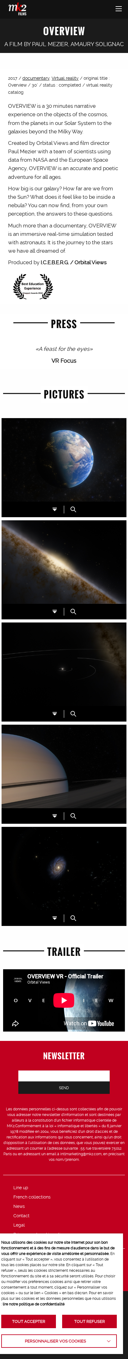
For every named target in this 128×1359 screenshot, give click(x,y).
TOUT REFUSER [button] (89, 1321)
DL (55, 509)
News (19, 1206)
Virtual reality (65, 78)
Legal (19, 1225)
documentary (35, 78)
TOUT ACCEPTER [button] (28, 1321)
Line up (20, 1187)
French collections (32, 1196)
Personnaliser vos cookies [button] (55, 1341)
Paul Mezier (50, 44)
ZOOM (73, 509)
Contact (21, 1215)
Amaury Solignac (97, 44)
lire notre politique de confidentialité (34, 1304)
